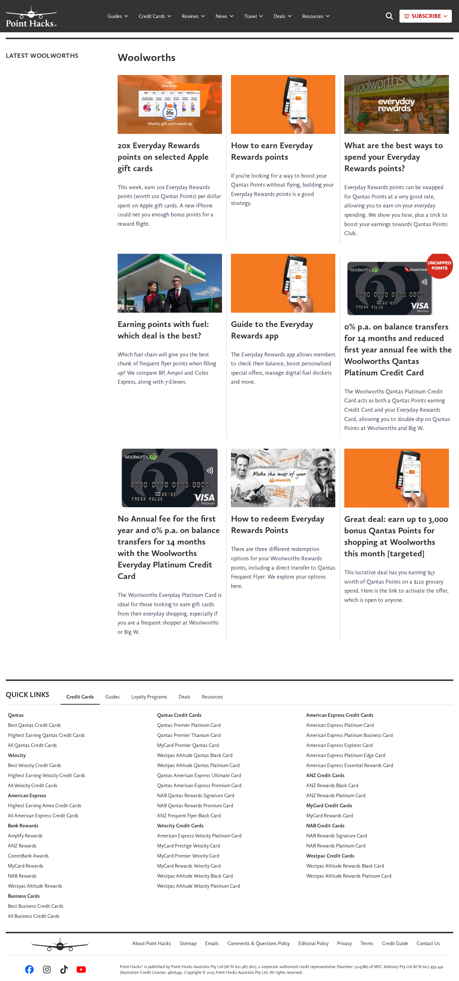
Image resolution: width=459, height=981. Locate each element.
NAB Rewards (22, 876)
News (221, 16)
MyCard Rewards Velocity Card (189, 866)
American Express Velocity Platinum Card (199, 835)
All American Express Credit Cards (43, 815)
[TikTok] (62, 971)
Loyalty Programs (149, 697)
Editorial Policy (313, 943)
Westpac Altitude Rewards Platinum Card (348, 876)
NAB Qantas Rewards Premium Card (195, 805)
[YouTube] (80, 971)
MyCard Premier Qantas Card (188, 745)
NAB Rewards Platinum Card (335, 846)
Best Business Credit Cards (35, 906)
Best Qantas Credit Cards (34, 725)
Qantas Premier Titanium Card (189, 735)
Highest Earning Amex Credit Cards (44, 805)
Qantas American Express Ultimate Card (199, 775)
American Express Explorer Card (339, 745)
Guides (115, 16)
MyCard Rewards (25, 866)
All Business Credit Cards (34, 916)
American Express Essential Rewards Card (349, 765)
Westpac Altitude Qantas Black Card (194, 755)
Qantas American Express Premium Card (199, 785)
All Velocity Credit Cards (32, 785)
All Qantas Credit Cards (32, 745)
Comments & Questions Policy (258, 943)
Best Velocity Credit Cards (34, 765)
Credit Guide (395, 943)
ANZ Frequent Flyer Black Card (189, 815)
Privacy (344, 943)
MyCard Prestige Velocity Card (188, 846)
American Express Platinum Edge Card (345, 755)
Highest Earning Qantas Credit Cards (46, 735)
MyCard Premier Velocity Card (188, 856)
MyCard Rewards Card (329, 815)
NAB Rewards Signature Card (336, 835)
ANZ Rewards (22, 846)
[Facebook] (28, 971)
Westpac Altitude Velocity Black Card (195, 876)
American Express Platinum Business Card (349, 735)
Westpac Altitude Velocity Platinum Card (198, 886)
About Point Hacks (151, 943)
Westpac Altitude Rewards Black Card (345, 866)
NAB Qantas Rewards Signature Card (195, 795)
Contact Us (428, 943)
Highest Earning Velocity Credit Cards (46, 775)
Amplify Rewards (25, 835)
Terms (366, 943)
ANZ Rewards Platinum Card (335, 795)
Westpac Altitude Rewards (35, 886)
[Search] (386, 16)
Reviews (190, 16)
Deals (279, 16)
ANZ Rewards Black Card (332, 785)
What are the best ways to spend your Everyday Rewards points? (393, 156)
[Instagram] (45, 971)
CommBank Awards (28, 856)
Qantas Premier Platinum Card (189, 725)
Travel (250, 16)
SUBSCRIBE (426, 16)
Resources (312, 16)
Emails (212, 943)
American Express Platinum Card (340, 725)
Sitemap (188, 943)
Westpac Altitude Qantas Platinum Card (198, 765)
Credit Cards (152, 16)
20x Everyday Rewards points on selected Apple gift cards (163, 156)
